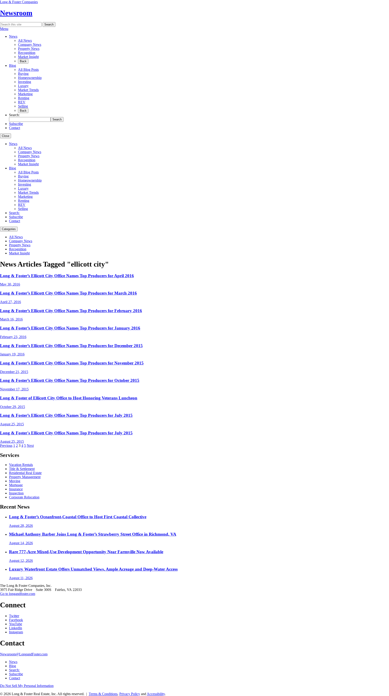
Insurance (16, 489)
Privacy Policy (129, 694)
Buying (23, 74)
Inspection (16, 493)
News (13, 36)
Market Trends (28, 90)
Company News (29, 44)
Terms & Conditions (103, 694)
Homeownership (30, 78)
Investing (24, 82)
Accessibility (156, 694)
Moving (14, 481)
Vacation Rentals (21, 465)
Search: (14, 213)
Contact (14, 128)
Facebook (16, 620)
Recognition (26, 53)
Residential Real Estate (25, 473)
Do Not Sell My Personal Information (27, 686)
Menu (4, 29)
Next (30, 445)
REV (21, 102)
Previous (6, 445)
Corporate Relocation (24, 497)
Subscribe (16, 124)
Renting (23, 98)
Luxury (23, 86)
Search (49, 24)
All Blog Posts (28, 69)
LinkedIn (15, 628)
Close (5, 136)
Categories (9, 229)
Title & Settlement (22, 469)
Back (23, 61)
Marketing (25, 94)
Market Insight (28, 57)
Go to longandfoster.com (17, 594)
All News (25, 40)
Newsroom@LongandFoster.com (23, 654)
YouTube (15, 624)
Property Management (25, 477)
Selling (23, 106)
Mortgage (16, 485)
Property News (28, 49)
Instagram (16, 632)
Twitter (14, 616)
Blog (12, 65)
